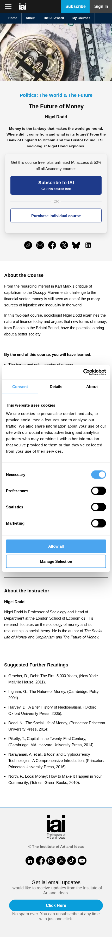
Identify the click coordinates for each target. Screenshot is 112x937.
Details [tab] (56, 386)
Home (12, 18)
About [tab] (92, 386)
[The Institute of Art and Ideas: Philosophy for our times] (8, 6)
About (30, 18)
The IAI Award (53, 18)
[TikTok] (71, 860)
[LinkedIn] (30, 860)
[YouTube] (82, 860)
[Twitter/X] (61, 860)
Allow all (56, 546)
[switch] (98, 490)
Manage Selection (56, 561)
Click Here (56, 905)
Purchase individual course (56, 216)
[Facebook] (40, 860)
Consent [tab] (20, 386)
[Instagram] (50, 860)
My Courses (81, 18)
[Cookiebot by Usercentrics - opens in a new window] (83, 372)
